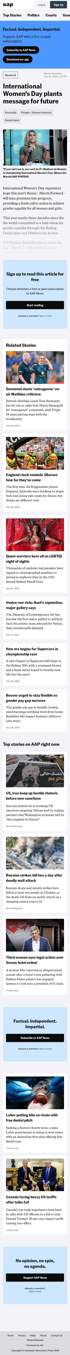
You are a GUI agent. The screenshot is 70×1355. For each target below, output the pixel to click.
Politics (33, 15)
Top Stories (12, 15)
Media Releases (35, 1340)
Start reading (35, 305)
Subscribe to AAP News (21, 50)
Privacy (22, 1335)
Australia (10, 112)
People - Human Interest (36, 112)
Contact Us (57, 1335)
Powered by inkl (35, 1345)
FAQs (33, 1335)
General (10, 75)
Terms (10, 1335)
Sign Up (58, 5)
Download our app (18, 59)
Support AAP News (35, 1277)
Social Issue (12, 120)
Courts (51, 15)
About (43, 1335)
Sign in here (45, 316)
